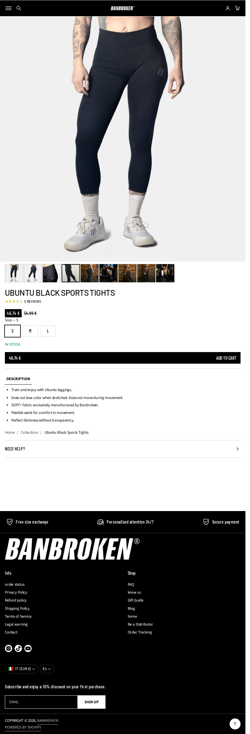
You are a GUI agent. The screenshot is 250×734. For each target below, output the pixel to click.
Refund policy (16, 600)
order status (14, 584)
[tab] (18, 379)
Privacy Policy (16, 592)
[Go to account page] (228, 8)
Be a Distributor (140, 624)
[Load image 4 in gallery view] (71, 273)
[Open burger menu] (8, 8)
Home (9, 432)
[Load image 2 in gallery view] (33, 273)
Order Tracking (140, 632)
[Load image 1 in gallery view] (14, 273)
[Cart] (237, 8)
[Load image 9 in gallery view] (165, 273)
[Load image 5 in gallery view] (89, 273)
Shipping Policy (17, 608)
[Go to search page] (19, 8)
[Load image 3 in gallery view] (52, 273)
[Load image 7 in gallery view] (127, 273)
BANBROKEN (47, 720)
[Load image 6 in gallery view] (108, 273)
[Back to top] (235, 723)
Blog (131, 608)
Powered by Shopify (23, 727)
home (132, 616)
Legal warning (16, 624)
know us (134, 592)
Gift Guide (136, 600)
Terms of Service (18, 616)
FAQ (131, 584)
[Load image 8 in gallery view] (146, 273)
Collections (29, 432)
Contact (11, 632)
